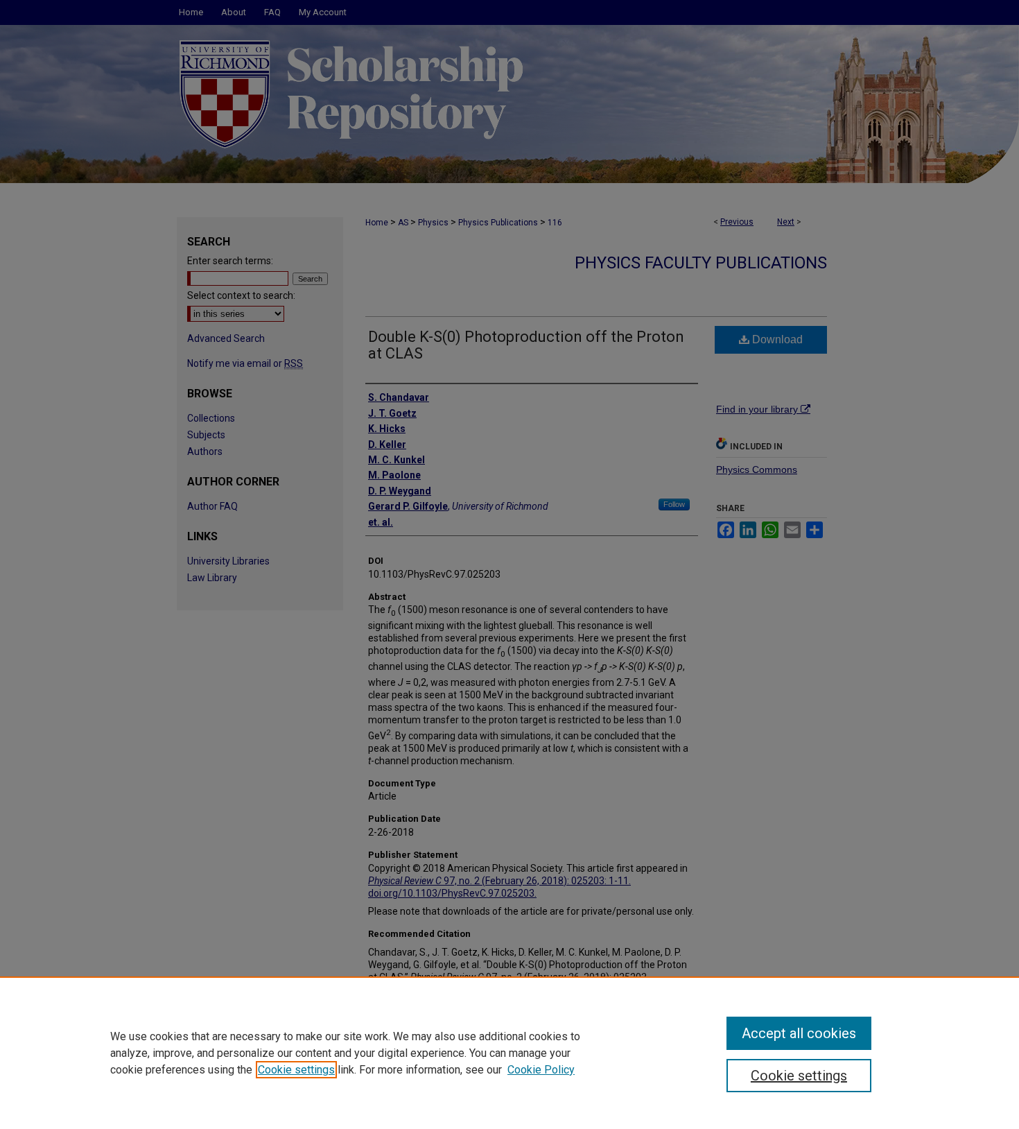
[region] (509, 1052)
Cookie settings (296, 1069)
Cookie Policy (541, 1069)
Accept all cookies (799, 1033)
